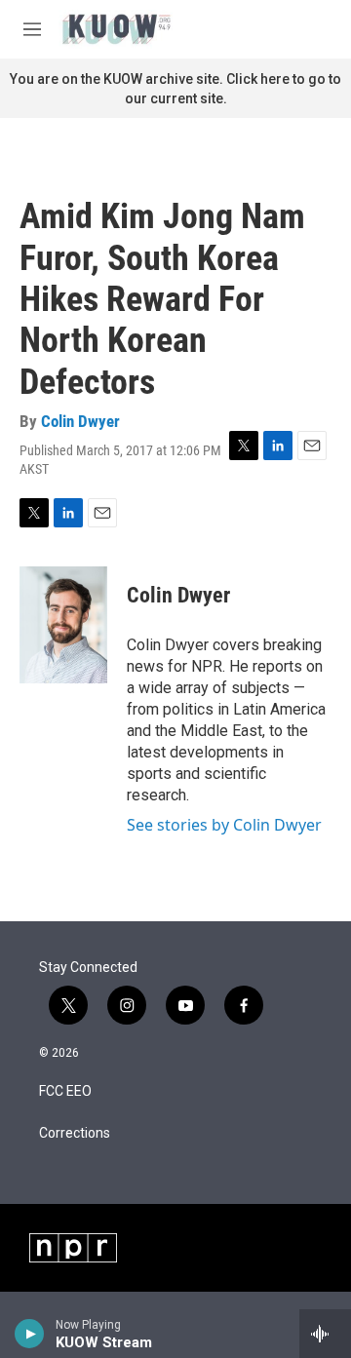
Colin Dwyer (80, 421)
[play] (30, 1333)
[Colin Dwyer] (63, 624)
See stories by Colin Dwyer (224, 824)
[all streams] (325, 1333)
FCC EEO (65, 1091)
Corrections (74, 1133)
